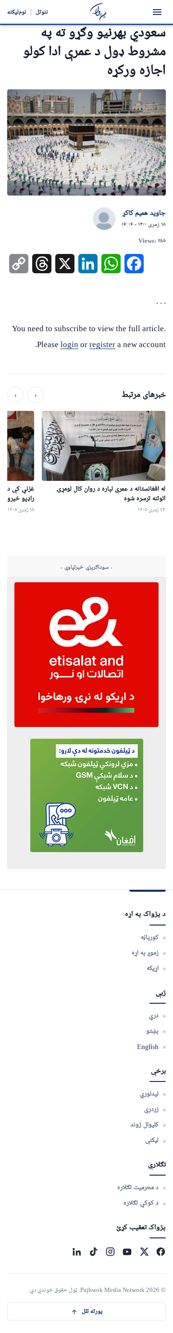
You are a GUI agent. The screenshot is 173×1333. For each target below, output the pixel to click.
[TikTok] (93, 1252)
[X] (144, 1252)
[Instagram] (110, 1252)
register (102, 344)
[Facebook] (161, 1252)
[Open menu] (157, 12)
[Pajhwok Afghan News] (98, 11)
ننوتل (42, 12)
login (69, 344)
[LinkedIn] (77, 1252)
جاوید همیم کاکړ (144, 213)
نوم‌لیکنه (16, 12)
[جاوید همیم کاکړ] (104, 219)
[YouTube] (127, 1252)
